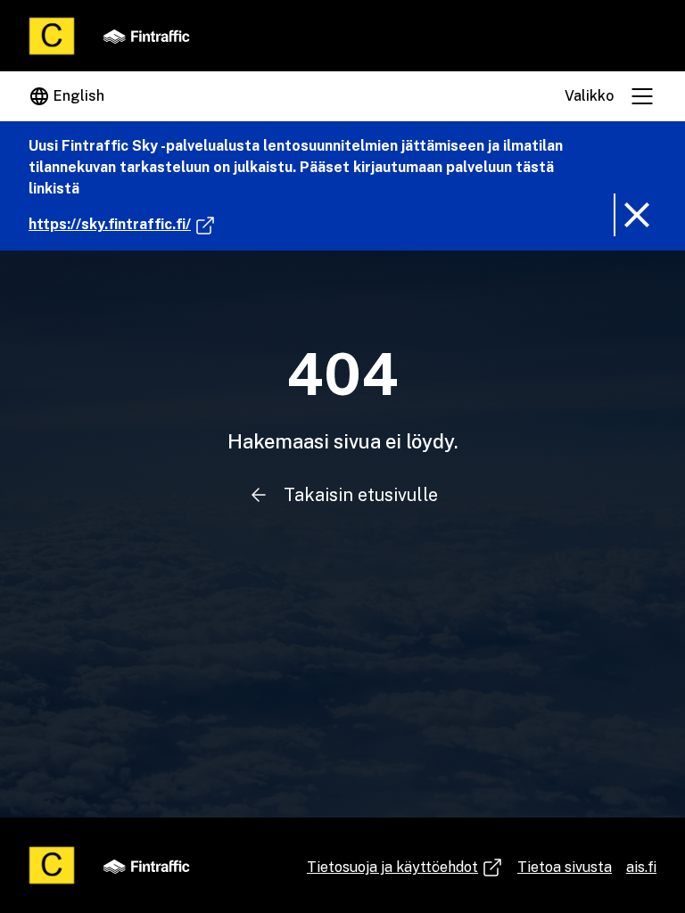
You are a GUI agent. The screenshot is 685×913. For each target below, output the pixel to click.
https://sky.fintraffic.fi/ (122, 224)
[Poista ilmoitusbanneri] (635, 214)
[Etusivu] (52, 36)
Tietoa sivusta (564, 867)
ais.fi (641, 867)
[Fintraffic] (146, 35)
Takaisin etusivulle (361, 495)
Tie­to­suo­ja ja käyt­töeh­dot (394, 868)
